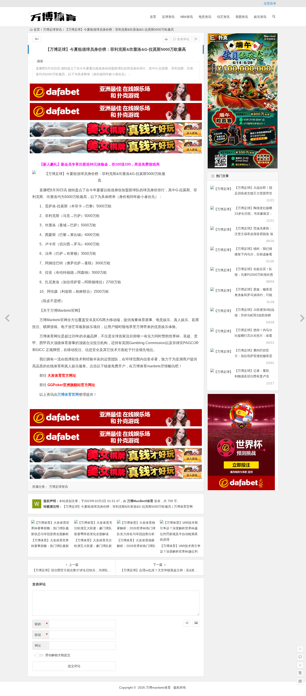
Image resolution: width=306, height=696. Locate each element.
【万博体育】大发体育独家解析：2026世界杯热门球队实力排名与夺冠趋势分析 (136, 545)
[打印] (166, 39)
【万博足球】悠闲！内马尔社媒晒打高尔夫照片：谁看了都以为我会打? (253, 335)
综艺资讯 (223, 17)
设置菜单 (270, 3)
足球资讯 (168, 17)
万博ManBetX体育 (140, 501)
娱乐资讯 (260, 17)
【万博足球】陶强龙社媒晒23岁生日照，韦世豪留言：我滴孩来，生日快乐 (254, 213)
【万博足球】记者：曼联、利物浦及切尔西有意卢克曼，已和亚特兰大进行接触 (253, 376)
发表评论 (183, 39)
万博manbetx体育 (158, 687)
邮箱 (41, 634)
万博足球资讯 (52, 29)
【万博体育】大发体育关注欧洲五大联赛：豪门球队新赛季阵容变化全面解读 (93, 545)
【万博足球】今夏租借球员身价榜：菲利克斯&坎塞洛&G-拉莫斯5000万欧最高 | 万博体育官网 (127, 506)
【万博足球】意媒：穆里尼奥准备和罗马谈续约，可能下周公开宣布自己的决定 (253, 295)
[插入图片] (196, 623)
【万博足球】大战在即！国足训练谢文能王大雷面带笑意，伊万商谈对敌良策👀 (253, 193)
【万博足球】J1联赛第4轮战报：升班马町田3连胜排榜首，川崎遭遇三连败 (254, 315)
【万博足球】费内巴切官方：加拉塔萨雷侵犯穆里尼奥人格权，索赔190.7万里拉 (254, 356)
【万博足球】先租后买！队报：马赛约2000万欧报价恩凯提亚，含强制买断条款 (254, 274)
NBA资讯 (186, 17)
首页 (153, 17)
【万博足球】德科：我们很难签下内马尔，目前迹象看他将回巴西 (253, 254)
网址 (38, 645)
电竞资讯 (205, 17)
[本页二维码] (300, 681)
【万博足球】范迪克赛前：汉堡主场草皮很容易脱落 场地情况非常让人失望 (254, 234)
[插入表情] (187, 623)
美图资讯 (241, 17)
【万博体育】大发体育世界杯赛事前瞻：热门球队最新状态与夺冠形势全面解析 (50, 545)
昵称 (41, 624)
